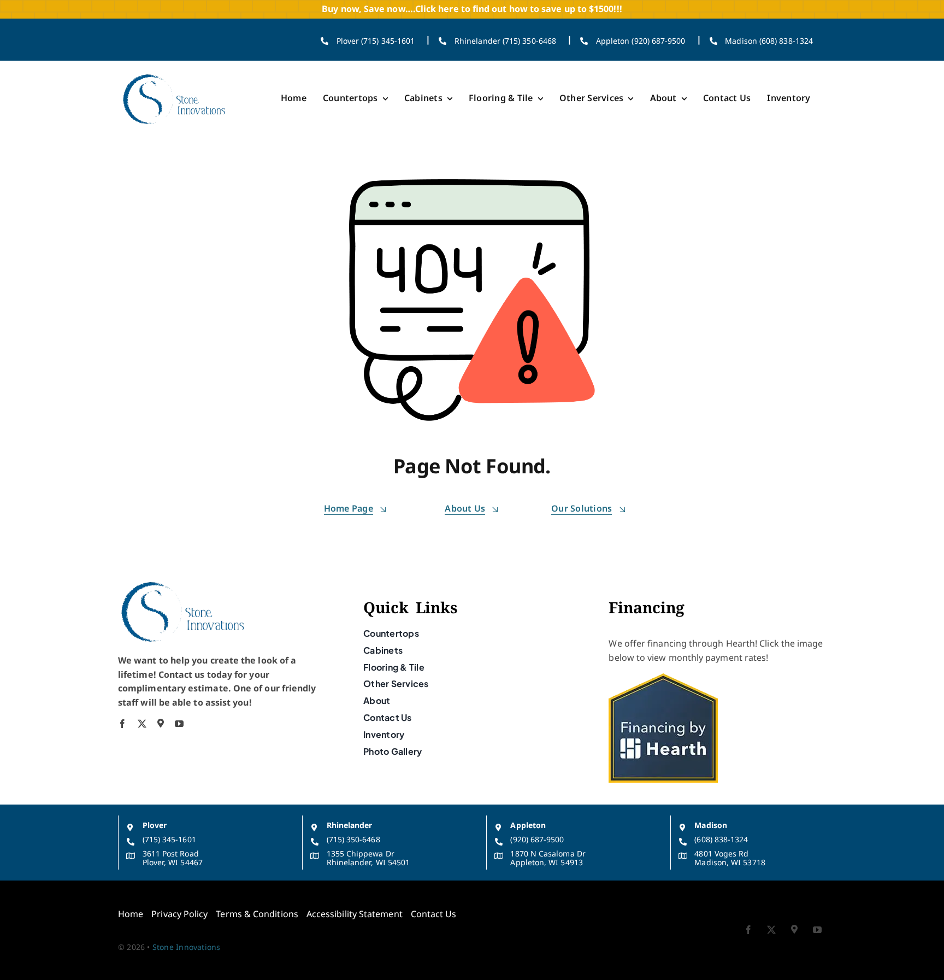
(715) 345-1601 (169, 839)
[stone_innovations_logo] (174, 74)
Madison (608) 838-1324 (769, 41)
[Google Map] (160, 723)
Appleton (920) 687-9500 (641, 41)
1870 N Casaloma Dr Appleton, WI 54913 (547, 857)
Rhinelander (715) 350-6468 (505, 41)
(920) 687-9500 (537, 839)
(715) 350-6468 (353, 839)
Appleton (528, 825)
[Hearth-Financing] (663, 678)
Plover (155, 825)
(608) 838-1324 (721, 839)
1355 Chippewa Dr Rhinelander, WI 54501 (368, 857)
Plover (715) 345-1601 (376, 41)
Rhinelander (350, 825)
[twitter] (142, 723)
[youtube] (179, 723)
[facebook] (122, 723)
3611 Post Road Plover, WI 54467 (173, 857)
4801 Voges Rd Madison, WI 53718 (729, 857)
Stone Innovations (186, 947)
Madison (710, 825)
